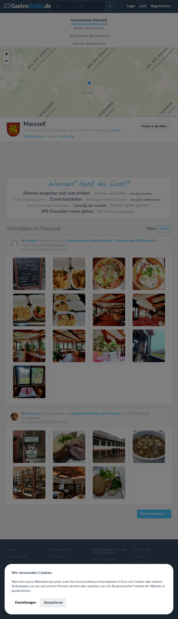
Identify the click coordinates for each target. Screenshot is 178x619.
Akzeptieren (53, 602)
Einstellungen (25, 602)
